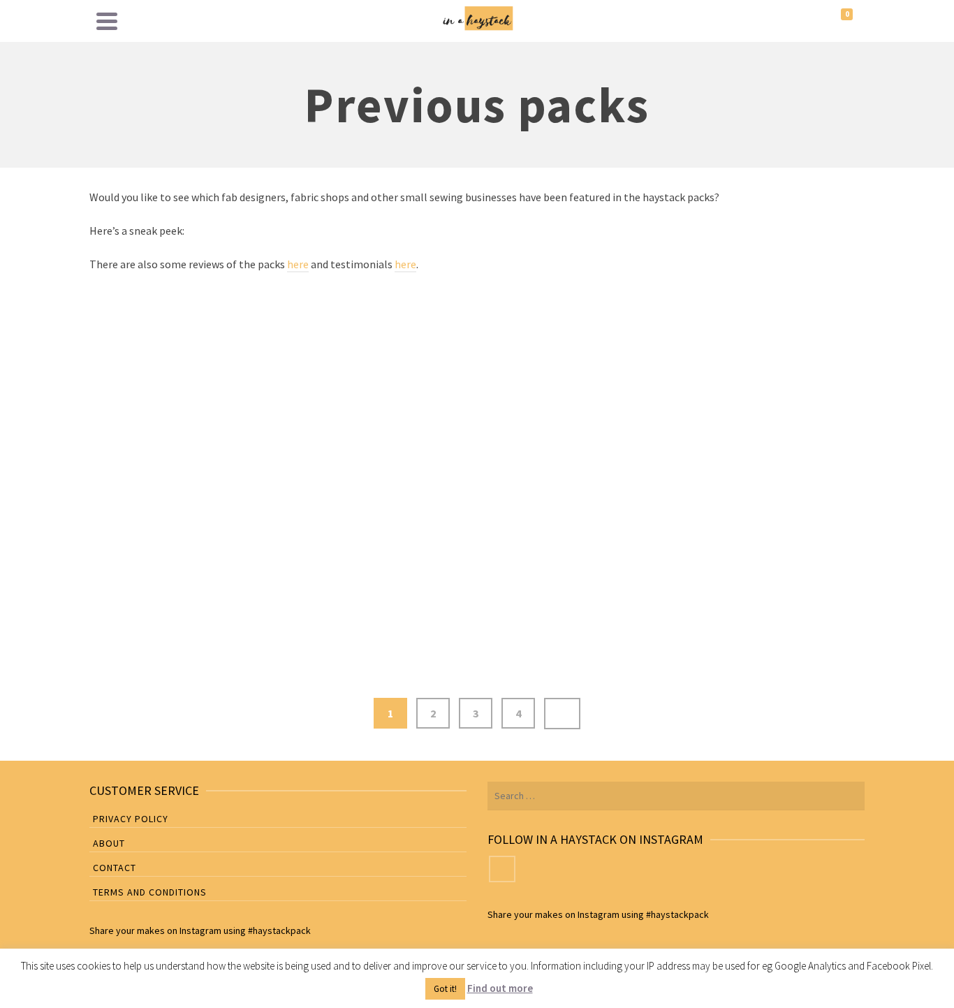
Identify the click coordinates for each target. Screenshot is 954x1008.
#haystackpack (279, 930)
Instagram (200, 930)
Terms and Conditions (150, 892)
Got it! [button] (445, 989)
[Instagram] (502, 869)
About (109, 843)
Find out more (500, 988)
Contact (114, 867)
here (298, 264)
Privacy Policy (130, 818)
